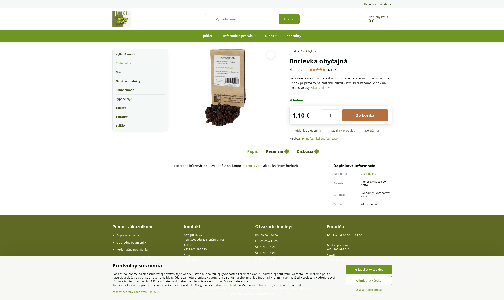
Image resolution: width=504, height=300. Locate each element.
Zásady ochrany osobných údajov (134, 292)
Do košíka (364, 115)
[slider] (317, 69)
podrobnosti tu (223, 285)
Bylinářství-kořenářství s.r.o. (319, 138)
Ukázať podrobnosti (369, 290)
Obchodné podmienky (131, 242)
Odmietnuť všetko (368, 280)
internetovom (252, 166)
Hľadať (289, 19)
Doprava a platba (127, 235)
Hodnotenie (298, 69)
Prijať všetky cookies (368, 269)
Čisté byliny (368, 174)
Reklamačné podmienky (132, 249)
